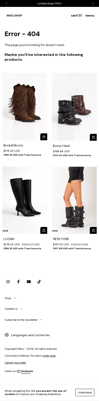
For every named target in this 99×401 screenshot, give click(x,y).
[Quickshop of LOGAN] (43, 230)
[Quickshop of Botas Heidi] (93, 137)
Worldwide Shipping (56, 3)
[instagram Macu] (8, 281)
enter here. (49, 355)
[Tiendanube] (19, 373)
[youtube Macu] (28, 281)
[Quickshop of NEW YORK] (93, 230)
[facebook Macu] (18, 281)
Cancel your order (15, 362)
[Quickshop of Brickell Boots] (43, 136)
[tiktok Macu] (39, 281)
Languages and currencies (30, 335)
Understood (85, 392)
